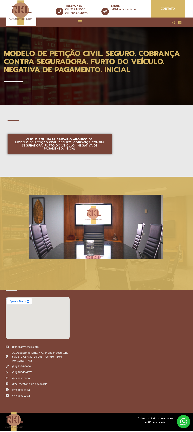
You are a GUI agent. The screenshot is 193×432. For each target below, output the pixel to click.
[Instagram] (173, 22)
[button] (80, 21)
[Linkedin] (180, 22)
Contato (168, 9)
